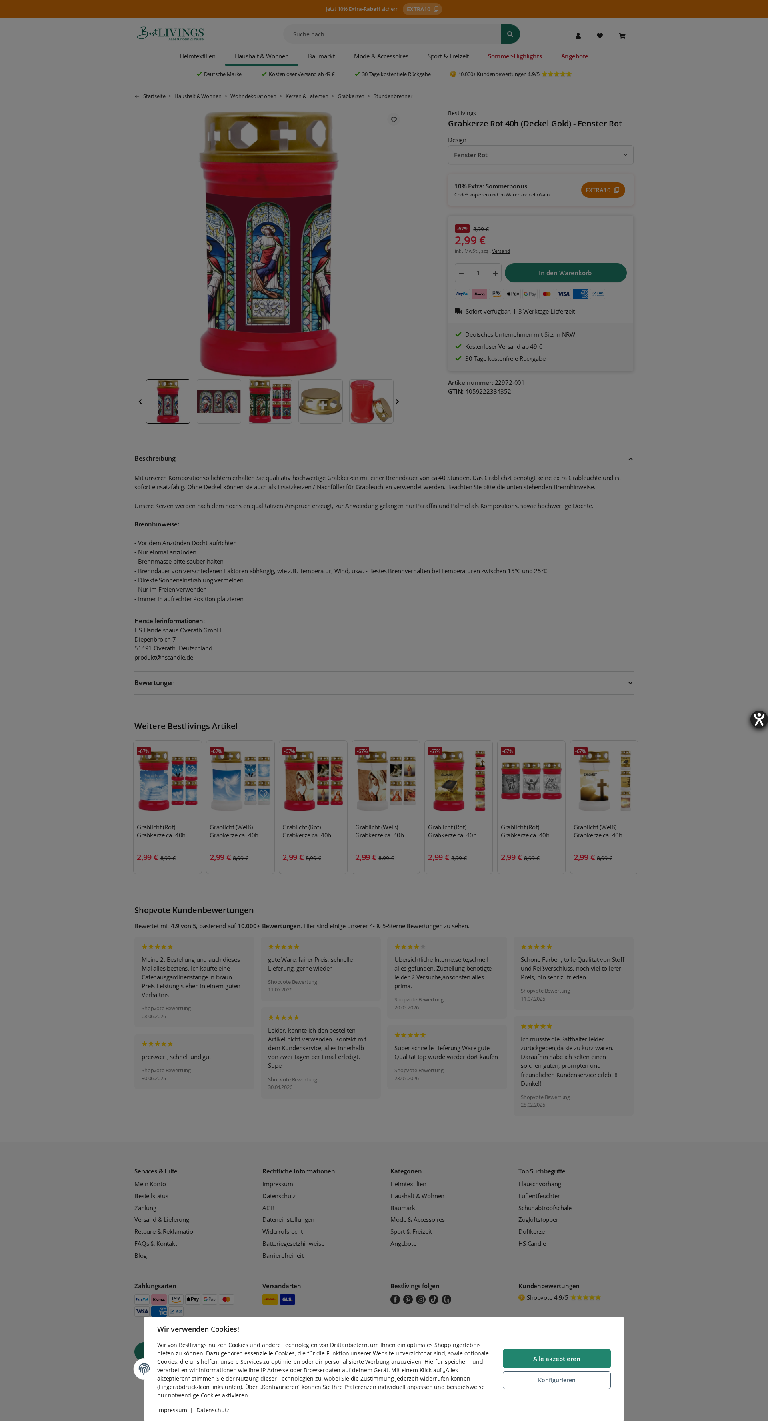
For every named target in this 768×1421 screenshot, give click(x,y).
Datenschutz (212, 1410)
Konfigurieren (557, 1380)
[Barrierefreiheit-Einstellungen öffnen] (759, 719)
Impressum (172, 1410)
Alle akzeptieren (556, 1359)
